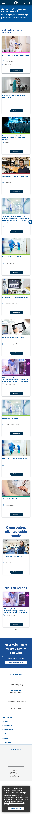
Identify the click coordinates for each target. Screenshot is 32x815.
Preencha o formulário (16, 662)
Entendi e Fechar (16, 808)
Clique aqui (13, 770)
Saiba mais (16, 70)
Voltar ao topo (17, 674)
